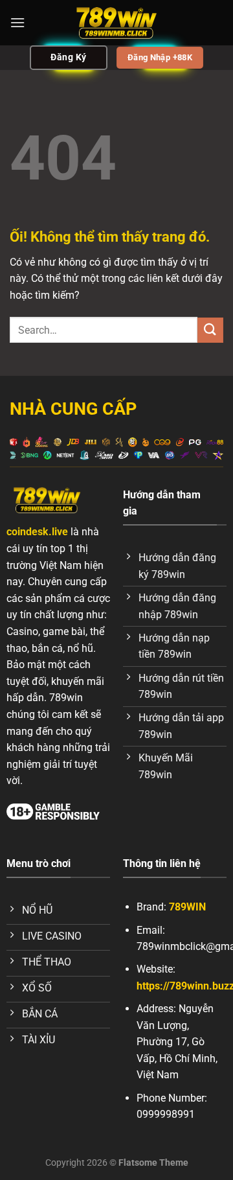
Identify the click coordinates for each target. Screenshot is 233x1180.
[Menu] (17, 22)
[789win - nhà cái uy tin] (116, 22)
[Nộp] (210, 330)
